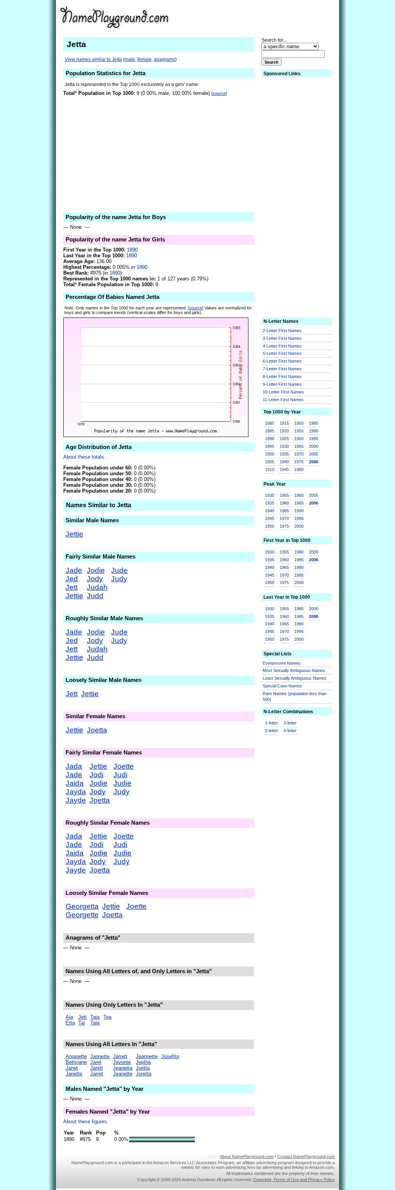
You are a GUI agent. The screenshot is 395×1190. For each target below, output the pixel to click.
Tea (107, 1017)
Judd (95, 596)
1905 (269, 461)
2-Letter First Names (282, 330)
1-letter (271, 723)
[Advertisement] (275, 17)
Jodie (96, 570)
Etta (70, 1023)
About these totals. (84, 457)
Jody (95, 579)
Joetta (97, 730)
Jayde (76, 800)
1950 (299, 423)
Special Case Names (282, 686)
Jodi (96, 775)
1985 (313, 423)
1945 (284, 469)
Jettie (74, 534)
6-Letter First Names (282, 361)
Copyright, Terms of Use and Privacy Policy (294, 1179)
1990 (313, 431)
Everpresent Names (281, 663)
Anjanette (76, 1056)
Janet (72, 1068)
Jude (119, 570)
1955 (299, 431)
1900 (269, 454)
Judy (119, 579)
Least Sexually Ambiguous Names (294, 678)
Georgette (82, 915)
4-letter (290, 730)
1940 (284, 461)
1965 (299, 446)
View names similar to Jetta (93, 59)
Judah (97, 587)
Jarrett (120, 1056)
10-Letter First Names (283, 392)
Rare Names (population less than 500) (294, 696)
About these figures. (85, 1121)
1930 (284, 446)
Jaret (95, 1062)
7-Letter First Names (282, 368)
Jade (74, 570)
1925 (284, 438)
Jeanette (122, 1074)
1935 (284, 454)
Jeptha (143, 1062)
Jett (72, 587)
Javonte (122, 1062)
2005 (313, 454)
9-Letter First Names (282, 384)
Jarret (96, 1074)
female (144, 59)
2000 (313, 446)
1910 (269, 469)
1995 (313, 438)
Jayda (76, 792)
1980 (299, 469)
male (130, 59)
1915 (284, 423)
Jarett (96, 1068)
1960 (299, 438)
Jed (72, 579)
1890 (132, 250)
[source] (219, 93)
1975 (299, 461)
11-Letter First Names (283, 399)
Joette (123, 766)
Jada (74, 766)
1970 (299, 454)
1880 (269, 423)
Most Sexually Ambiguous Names (294, 670)
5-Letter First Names (282, 353)
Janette (74, 1074)
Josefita (170, 1056)
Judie (122, 783)
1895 (269, 446)
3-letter (290, 723)
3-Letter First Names (282, 338)
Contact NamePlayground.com (306, 1156)
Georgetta (82, 906)
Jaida (75, 783)
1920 (284, 431)
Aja (69, 1017)
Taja (95, 1017)
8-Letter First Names (282, 376)
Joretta (143, 1074)
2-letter (271, 730)
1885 (269, 431)
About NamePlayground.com (246, 1156)
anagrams (164, 59)
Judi (120, 775)
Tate (95, 1023)
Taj (81, 1023)
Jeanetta (122, 1068)
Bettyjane (76, 1062)
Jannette (100, 1056)
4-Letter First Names (282, 346)
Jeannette (147, 1056)
